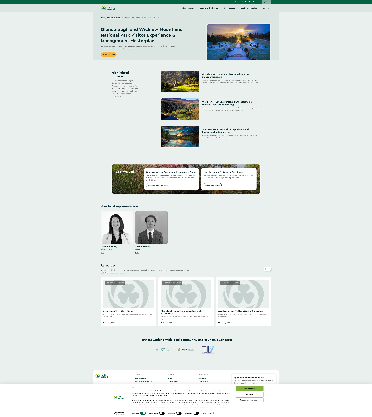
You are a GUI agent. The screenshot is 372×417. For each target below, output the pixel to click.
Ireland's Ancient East (114, 17)
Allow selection (250, 394)
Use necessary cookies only (249, 400)
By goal (137, 374)
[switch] (162, 413)
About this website (204, 374)
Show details (207, 413)
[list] (186, 232)
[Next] (269, 269)
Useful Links (170, 374)
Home (103, 17)
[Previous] (265, 269)
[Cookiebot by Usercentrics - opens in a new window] (118, 413)
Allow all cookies (249, 388)
